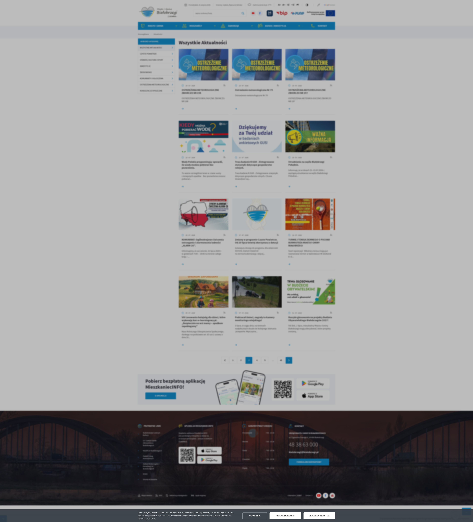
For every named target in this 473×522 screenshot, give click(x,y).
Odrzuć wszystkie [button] (285, 515)
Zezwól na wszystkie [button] (319, 515)
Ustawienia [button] (254, 515)
